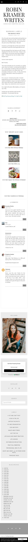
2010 (5, 517)
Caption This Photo (14, 421)
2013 (5, 491)
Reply (24, 219)
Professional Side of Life (14, 448)
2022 (5, 475)
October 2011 (7, 499)
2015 (5, 487)
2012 (5, 492)
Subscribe (14, 370)
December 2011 (7, 496)
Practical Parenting (14, 445)
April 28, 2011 (8, 234)
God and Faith (14, 427)
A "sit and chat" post (14, 415)
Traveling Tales (14, 455)
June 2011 (6, 506)
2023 (5, 473)
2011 (5, 494)
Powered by (10, 374)
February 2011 (7, 514)
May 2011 (6, 508)
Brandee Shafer (9, 206)
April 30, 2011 (8, 255)
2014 (5, 489)
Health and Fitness (14, 430)
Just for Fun (14, 433)
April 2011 (6, 510)
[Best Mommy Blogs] (14, 98)
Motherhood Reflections (14, 442)
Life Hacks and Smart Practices (14, 436)
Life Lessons (14, 439)
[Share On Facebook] (12, 111)
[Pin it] (15, 111)
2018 (5, 482)
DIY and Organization (14, 424)
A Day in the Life (14, 418)
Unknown (7, 269)
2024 (5, 471)
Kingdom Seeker (9, 254)
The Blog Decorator (9, 536)
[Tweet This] (8, 111)
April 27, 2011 (8, 207)
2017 (5, 484)
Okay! (23, 539)
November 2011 (7, 498)
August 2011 (6, 503)
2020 (5, 478)
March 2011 (6, 512)
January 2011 (7, 515)
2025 (5, 469)
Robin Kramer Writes (14, 15)
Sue (6, 222)
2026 (5, 468)
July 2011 (6, 505)
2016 (5, 485)
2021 (5, 476)
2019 (5, 480)
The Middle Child (14, 33)
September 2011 (7, 501)
